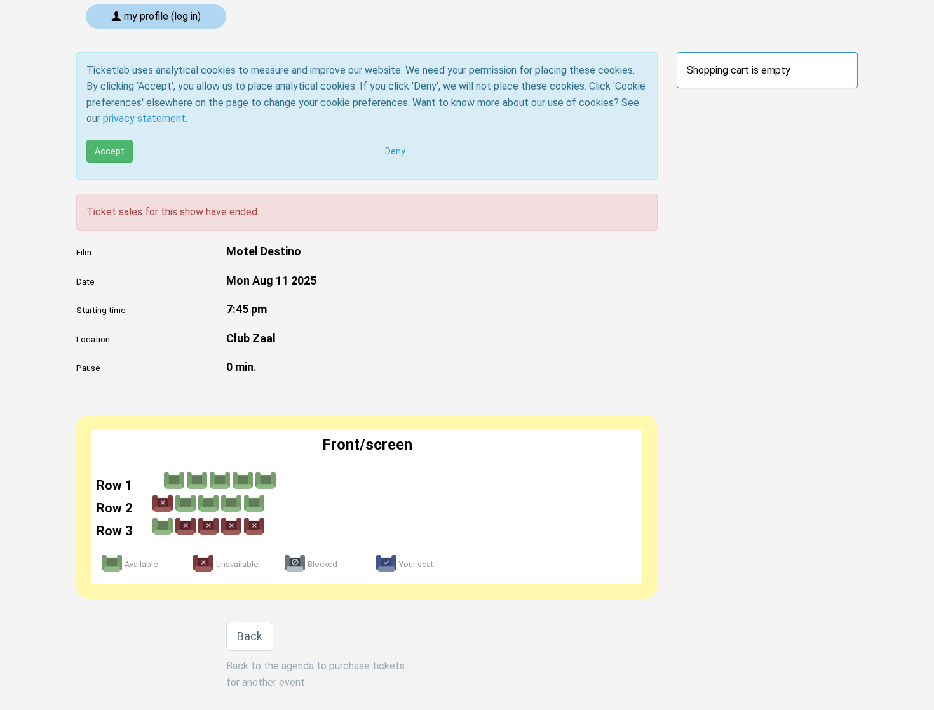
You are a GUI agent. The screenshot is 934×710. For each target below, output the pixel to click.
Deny (395, 151)
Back (249, 636)
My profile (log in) (161, 16)
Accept (110, 151)
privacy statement (144, 118)
